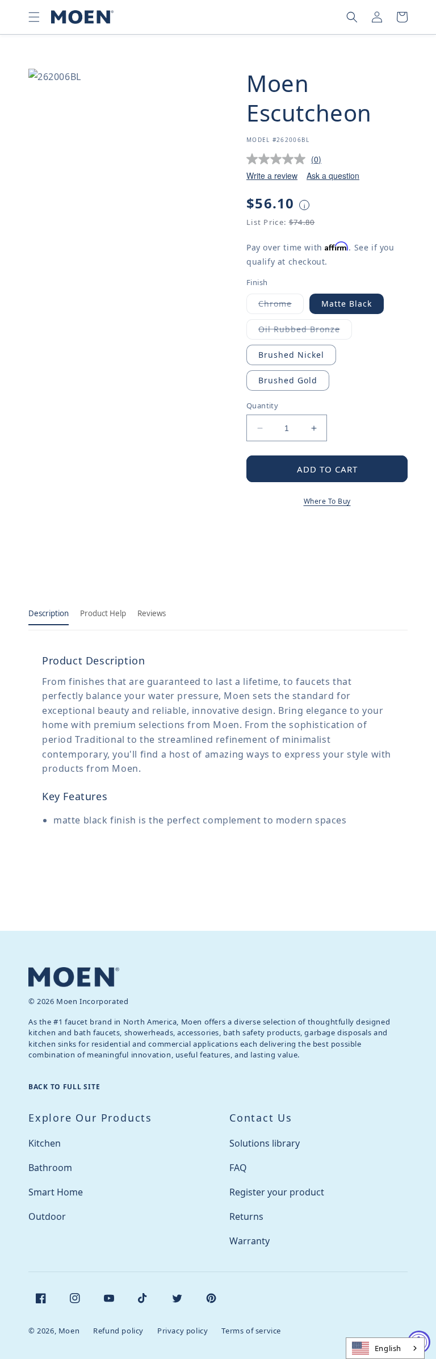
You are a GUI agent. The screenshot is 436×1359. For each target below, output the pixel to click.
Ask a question (333, 175)
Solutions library (264, 1143)
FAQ (238, 1167)
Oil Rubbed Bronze (305, 331)
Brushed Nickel (291, 354)
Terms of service (251, 1330)
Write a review (271, 175)
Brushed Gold (287, 380)
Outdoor (47, 1216)
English (388, 1348)
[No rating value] (278, 159)
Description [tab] (48, 613)
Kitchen (44, 1143)
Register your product (276, 1192)
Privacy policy (182, 1330)
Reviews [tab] (151, 613)
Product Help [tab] (103, 613)
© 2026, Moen (53, 1330)
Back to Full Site (64, 1087)
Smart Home (55, 1192)
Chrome (281, 306)
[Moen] (73, 977)
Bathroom (50, 1167)
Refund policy (118, 1330)
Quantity (262, 405)
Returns (246, 1216)
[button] (34, 17)
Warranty (249, 1241)
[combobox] (385, 1348)
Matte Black (346, 303)
